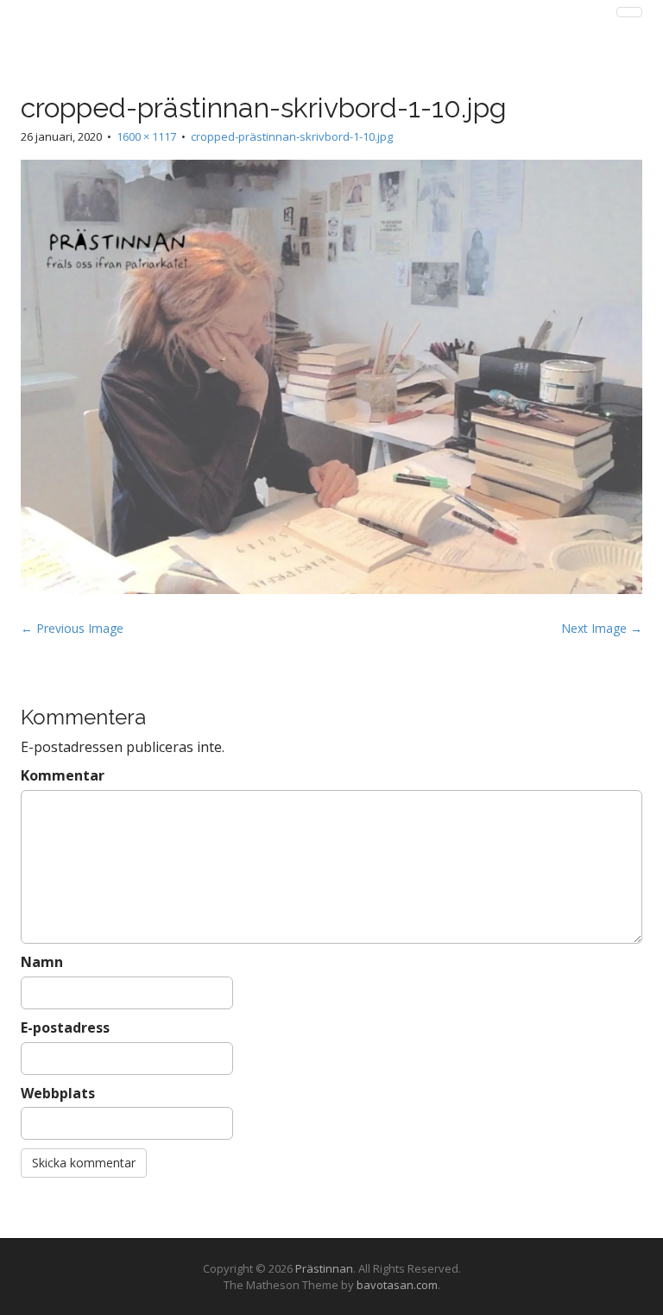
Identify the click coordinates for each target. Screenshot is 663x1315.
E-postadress (65, 1027)
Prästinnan (324, 1268)
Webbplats (58, 1093)
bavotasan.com (397, 1285)
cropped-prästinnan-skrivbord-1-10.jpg (292, 136)
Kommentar (62, 775)
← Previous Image (72, 628)
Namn (42, 961)
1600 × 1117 (146, 136)
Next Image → (601, 628)
